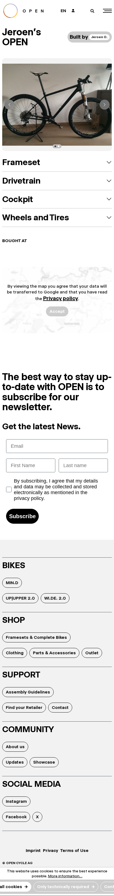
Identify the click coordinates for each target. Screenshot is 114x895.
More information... (65, 876)
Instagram (16, 801)
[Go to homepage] (26, 11)
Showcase (44, 762)
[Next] (105, 105)
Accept (57, 311)
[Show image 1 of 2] (55, 146)
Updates (15, 762)
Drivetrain (21, 181)
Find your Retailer (24, 707)
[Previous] (9, 105)
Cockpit (17, 199)
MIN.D (12, 582)
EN (63, 10)
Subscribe (22, 516)
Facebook (16, 816)
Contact (60, 707)
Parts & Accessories (54, 652)
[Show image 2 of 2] (58, 146)
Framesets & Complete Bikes (36, 637)
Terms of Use (74, 850)
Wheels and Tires (35, 217)
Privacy (50, 850)
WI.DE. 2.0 (55, 598)
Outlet (92, 652)
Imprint (33, 850)
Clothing (15, 652)
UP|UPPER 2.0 (20, 598)
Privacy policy (60, 298)
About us (15, 746)
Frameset (21, 162)
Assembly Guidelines (28, 692)
